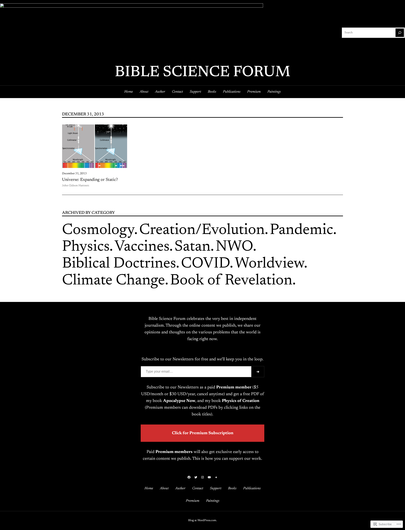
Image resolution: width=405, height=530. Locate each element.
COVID (205, 264)
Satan (192, 247)
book (174, 401)
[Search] (400, 32)
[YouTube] (209, 477)
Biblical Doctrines (119, 264)
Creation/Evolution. (203, 230)
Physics (85, 247)
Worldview (269, 264)
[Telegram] (216, 477)
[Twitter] (195, 477)
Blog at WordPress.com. (202, 520)
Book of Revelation (231, 280)
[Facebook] (189, 477)
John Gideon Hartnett (75, 185)
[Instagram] (202, 477)
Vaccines (142, 247)
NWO (234, 247)
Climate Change (113, 280)
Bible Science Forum (202, 72)
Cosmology (98, 230)
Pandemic (301, 230)
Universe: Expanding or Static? (90, 180)
